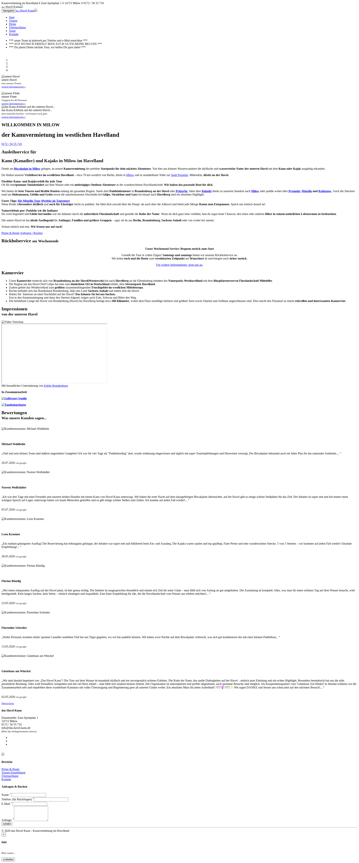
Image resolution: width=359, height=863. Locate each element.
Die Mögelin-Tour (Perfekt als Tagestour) (44, 200)
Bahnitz (207, 191)
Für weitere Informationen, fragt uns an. (179, 264)
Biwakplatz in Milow (27, 168)
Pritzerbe (182, 191)
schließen (8, 859)
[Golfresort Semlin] (14, 398)
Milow (130, 175)
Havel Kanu (25, 10)
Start (11, 17)
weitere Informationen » (13, 86)
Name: (6, 794)
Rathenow (325, 191)
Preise (12, 24)
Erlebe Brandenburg (56, 385)
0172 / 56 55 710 (11, 144)
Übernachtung (17, 27)
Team (12, 30)
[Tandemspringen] (13, 404)
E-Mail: (7, 803)
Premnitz (294, 191)
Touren (13, 20)
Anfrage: (7, 820)
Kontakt (14, 34)
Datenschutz (7, 703)
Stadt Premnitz (179, 175)
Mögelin (307, 191)
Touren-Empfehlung (13, 772)
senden (7, 823)
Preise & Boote (10, 233)
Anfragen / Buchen (31, 233)
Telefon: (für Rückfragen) (17, 799)
